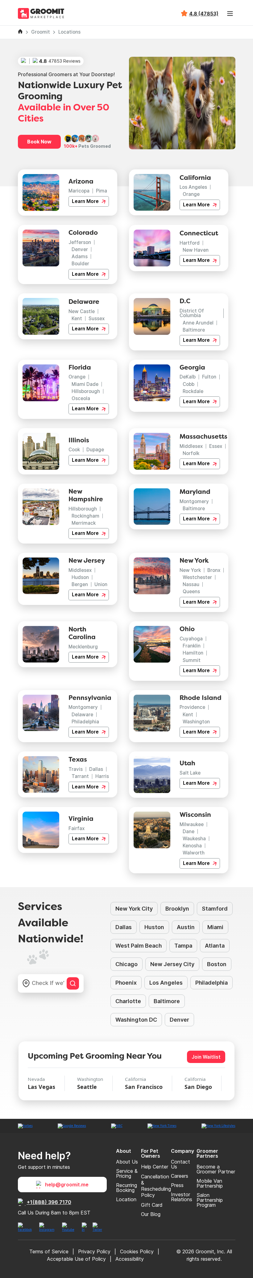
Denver (80, 249)
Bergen (80, 584)
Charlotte (128, 1001)
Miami (215, 927)
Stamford (215, 908)
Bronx (213, 570)
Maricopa (78, 191)
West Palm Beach (138, 945)
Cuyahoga (191, 639)
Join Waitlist (206, 1057)
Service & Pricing (127, 1173)
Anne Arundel (198, 323)
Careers (179, 1175)
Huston (154, 927)
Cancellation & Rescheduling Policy (156, 1185)
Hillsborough (86, 391)
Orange (191, 194)
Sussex (97, 318)
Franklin (192, 646)
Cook (74, 450)
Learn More (86, 201)
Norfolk (191, 453)
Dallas (96, 769)
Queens (191, 591)
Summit (192, 660)
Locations (69, 32)
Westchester (197, 577)
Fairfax (76, 828)
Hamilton (193, 653)
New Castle (81, 311)
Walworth (194, 853)
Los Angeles (193, 187)
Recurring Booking (126, 1188)
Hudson (80, 577)
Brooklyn (177, 908)
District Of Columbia (192, 313)
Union (100, 584)
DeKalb (188, 377)
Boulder (80, 264)
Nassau (191, 584)
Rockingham (85, 516)
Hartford (190, 243)
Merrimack (84, 523)
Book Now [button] (39, 142)
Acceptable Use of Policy (76, 1259)
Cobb (188, 384)
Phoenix (126, 982)
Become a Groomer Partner (216, 1169)
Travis (75, 769)
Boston (216, 964)
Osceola (81, 398)
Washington (196, 722)
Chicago (126, 964)
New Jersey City (172, 964)
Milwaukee (192, 824)
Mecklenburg (83, 647)
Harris (102, 776)
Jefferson (79, 242)
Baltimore (194, 330)
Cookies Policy (137, 1251)
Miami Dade (85, 384)
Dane (188, 831)
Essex (215, 446)
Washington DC (136, 1019)
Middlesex (191, 446)
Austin (186, 927)
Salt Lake (190, 773)
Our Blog (150, 1214)
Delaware (82, 715)
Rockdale (193, 391)
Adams (80, 256)
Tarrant (80, 776)
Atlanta (215, 945)
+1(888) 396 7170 (49, 1202)
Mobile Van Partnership (210, 1183)
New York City (134, 908)
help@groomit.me (67, 1184)
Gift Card (152, 1204)
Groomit (40, 32)
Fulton (209, 377)
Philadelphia (85, 722)
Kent (77, 318)
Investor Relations (181, 1197)
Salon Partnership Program (210, 1200)
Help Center (154, 1166)
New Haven (196, 250)
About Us (127, 1161)
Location (126, 1199)
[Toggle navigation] (230, 13)
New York (190, 570)
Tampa (183, 945)
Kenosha (192, 846)
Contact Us (180, 1164)
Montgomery (194, 501)
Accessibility (129, 1259)
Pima (101, 191)
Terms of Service (48, 1251)
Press (177, 1185)
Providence (192, 707)
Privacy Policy (94, 1251)
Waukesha (194, 839)
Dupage (95, 450)
